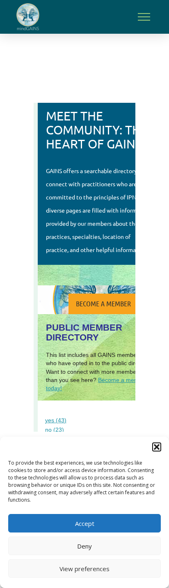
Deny (84, 546)
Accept (84, 523)
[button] (157, 447)
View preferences (84, 569)
